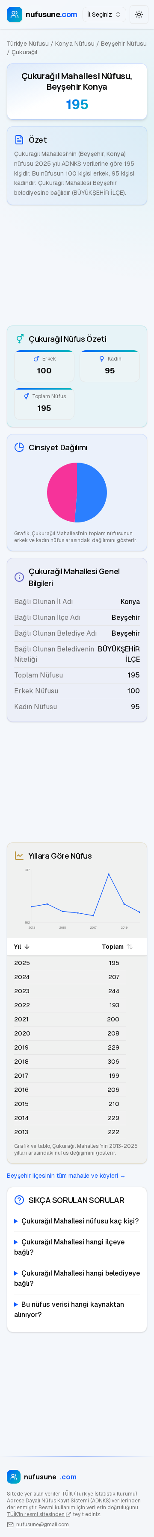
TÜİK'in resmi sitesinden (36, 1514)
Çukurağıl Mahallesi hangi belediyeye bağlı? (77, 1278)
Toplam (113, 946)
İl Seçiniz (99, 14)
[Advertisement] (77, 265)
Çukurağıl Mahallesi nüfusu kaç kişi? (80, 1221)
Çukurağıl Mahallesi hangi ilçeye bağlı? (69, 1247)
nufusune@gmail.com (42, 1524)
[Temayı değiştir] (139, 14)
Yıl (17, 946)
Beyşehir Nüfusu (124, 43)
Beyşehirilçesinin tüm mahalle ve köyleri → (66, 1175)
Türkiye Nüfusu (28, 43)
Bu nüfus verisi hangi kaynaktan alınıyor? (69, 1309)
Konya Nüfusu (75, 43)
